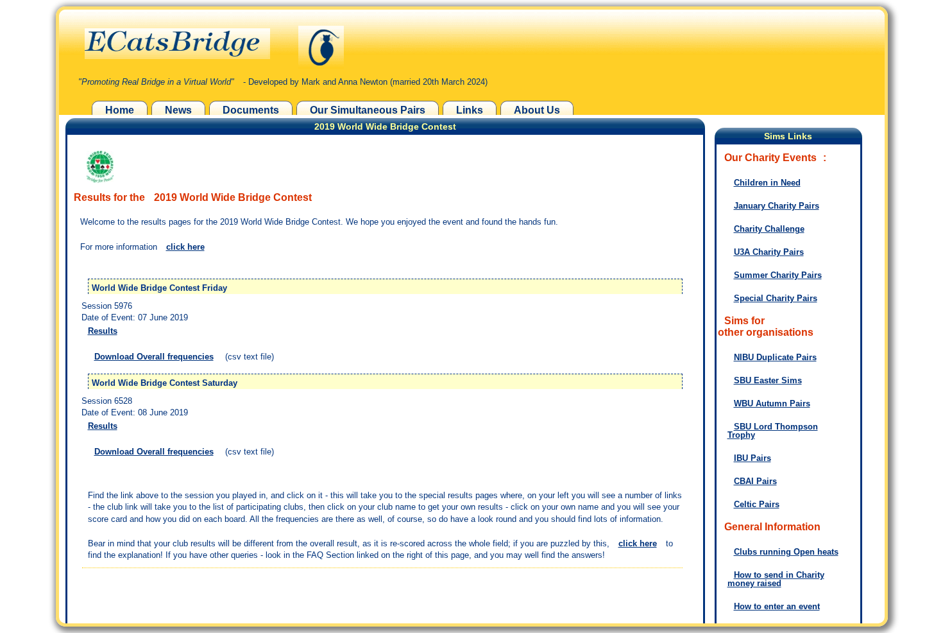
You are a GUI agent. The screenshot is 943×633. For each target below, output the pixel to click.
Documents (251, 110)
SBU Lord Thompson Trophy (772, 431)
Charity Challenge (769, 229)
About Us (537, 110)
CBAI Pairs (755, 481)
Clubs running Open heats (786, 552)
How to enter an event (777, 606)
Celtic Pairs (756, 504)
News (178, 110)
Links (469, 110)
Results (102, 331)
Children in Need (767, 182)
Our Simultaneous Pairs (367, 110)
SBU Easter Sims (768, 380)
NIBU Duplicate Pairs (775, 357)
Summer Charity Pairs (778, 275)
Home (119, 110)
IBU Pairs (752, 458)
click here (185, 247)
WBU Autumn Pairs (772, 403)
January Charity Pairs (776, 206)
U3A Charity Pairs (769, 252)
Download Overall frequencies (154, 356)
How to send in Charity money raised (775, 579)
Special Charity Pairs (775, 298)
